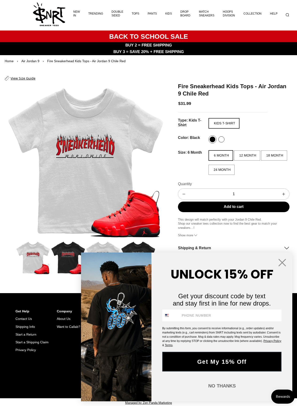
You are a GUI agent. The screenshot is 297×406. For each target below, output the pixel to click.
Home (9, 61)
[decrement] (183, 194)
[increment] (283, 194)
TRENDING (95, 13)
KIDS (168, 13)
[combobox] (170, 315)
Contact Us (23, 319)
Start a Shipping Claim (32, 342)
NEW (65, 382)
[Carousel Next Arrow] (157, 160)
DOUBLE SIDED (117, 13)
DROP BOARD (185, 13)
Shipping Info (25, 327)
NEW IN (76, 13)
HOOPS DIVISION (229, 13)
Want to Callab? (68, 327)
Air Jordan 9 (30, 61)
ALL (54, 382)
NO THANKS (222, 385)
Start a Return (25, 334)
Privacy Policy (25, 350)
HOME (41, 382)
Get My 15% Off (222, 361)
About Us (63, 319)
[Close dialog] (282, 262)
